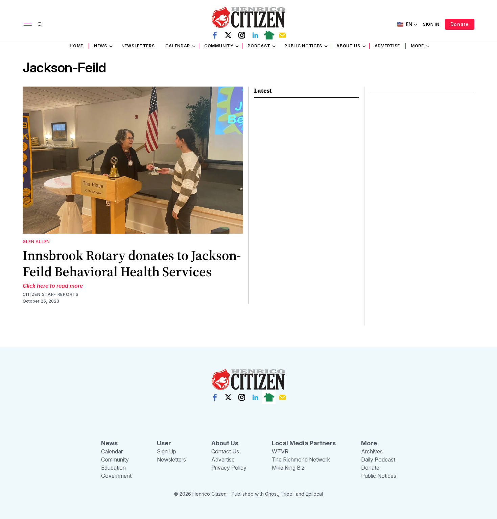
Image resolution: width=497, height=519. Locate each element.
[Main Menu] (28, 24)
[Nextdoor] (269, 35)
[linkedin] (255, 35)
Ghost (271, 494)
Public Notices (303, 45)
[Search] (40, 24)
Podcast (258, 45)
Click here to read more (53, 285)
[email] (282, 35)
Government (116, 475)
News (100, 45)
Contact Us (225, 451)
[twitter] (228, 35)
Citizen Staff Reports (51, 294)
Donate (459, 24)
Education (113, 467)
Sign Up (166, 451)
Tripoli (287, 494)
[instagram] (242, 35)
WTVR (280, 451)
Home (76, 45)
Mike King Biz (288, 467)
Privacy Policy (228, 467)
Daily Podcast (378, 459)
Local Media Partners (304, 443)
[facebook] (214, 35)
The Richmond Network (301, 459)
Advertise (387, 45)
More (417, 45)
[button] (407, 24)
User (164, 443)
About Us (348, 45)
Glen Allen (36, 241)
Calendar (177, 45)
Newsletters (138, 45)
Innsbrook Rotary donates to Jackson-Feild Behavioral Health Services (132, 263)
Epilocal (314, 494)
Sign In (431, 24)
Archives (372, 451)
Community (218, 45)
